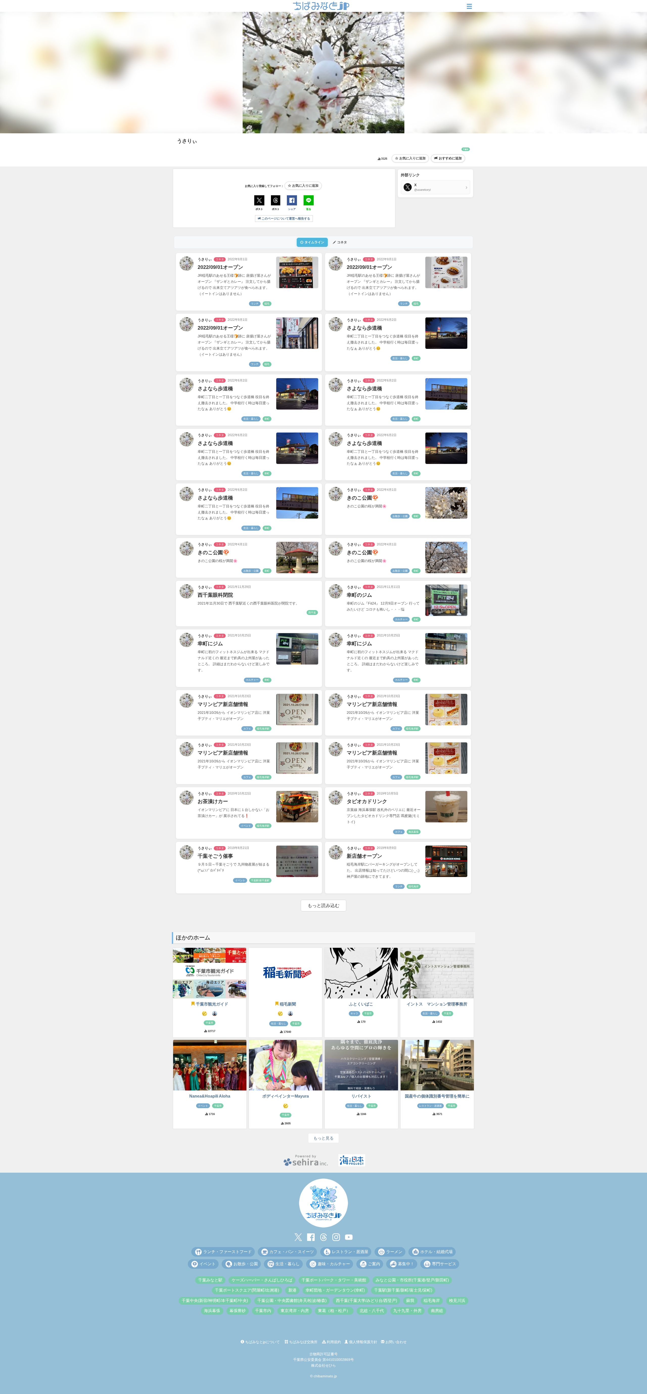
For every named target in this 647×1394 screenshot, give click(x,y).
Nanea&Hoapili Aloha (209, 1096)
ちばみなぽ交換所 (302, 1342)
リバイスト (361, 1096)
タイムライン (314, 242)
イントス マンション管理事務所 (437, 1004)
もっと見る (323, 1138)
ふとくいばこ (361, 1004)
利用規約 (333, 1342)
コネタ (342, 242)
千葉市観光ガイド (212, 1004)
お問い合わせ (395, 1342)
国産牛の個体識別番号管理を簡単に (437, 1096)
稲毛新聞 (288, 1004)
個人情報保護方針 (362, 1342)
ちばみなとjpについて (262, 1342)
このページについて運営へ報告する (285, 218)
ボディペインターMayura (285, 1096)
